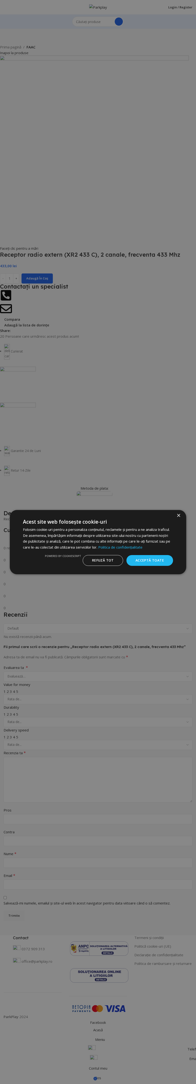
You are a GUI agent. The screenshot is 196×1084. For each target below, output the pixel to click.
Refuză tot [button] (103, 560)
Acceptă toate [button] (150, 560)
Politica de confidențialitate (120, 547)
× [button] (178, 515)
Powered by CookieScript (63, 556)
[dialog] (98, 542)
